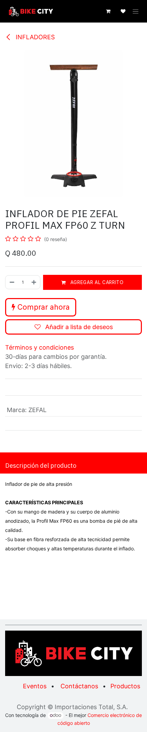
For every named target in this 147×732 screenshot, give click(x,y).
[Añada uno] (34, 282)
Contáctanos (79, 686)
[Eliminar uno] (11, 282)
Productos (125, 686)
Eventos (34, 686)
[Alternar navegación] (135, 11)
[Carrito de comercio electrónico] (108, 11)
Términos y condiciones (39, 347)
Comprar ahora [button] (42, 307)
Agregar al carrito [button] (96, 282)
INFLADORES (34, 37)
